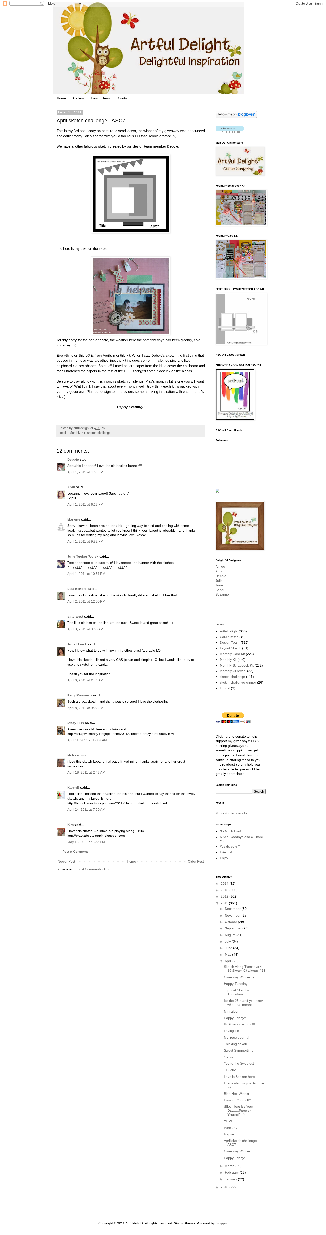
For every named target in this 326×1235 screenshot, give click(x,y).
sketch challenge (98, 433)
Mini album (232, 1011)
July (228, 941)
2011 (225, 903)
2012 (225, 896)
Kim (70, 824)
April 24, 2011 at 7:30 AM (86, 809)
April (71, 487)
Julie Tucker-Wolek (82, 556)
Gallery (78, 98)
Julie (219, 580)
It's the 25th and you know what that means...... (243, 1003)
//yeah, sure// (230, 846)
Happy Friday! (234, 1158)
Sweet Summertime (238, 1050)
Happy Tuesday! (236, 984)
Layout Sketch (230, 648)
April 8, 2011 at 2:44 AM (85, 680)
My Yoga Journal (236, 1037)
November (233, 915)
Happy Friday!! (235, 1018)
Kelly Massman (79, 695)
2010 (225, 1187)
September (233, 928)
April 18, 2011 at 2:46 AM (86, 772)
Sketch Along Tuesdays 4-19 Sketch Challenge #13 (244, 969)
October (231, 922)
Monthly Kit (77, 433)
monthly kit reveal (233, 671)
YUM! (228, 1121)
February (232, 1172)
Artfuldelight (229, 631)
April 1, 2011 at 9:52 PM (85, 541)
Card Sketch (229, 637)
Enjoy (224, 858)
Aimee (220, 566)
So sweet (231, 1057)
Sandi (220, 590)
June (219, 585)
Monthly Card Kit (232, 654)
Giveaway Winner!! (238, 1151)
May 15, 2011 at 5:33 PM (86, 842)
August (230, 935)
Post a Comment (75, 851)
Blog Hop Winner (236, 1093)
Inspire (229, 1134)
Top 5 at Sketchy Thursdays (236, 992)
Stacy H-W (75, 723)
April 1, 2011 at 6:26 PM (85, 504)
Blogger (221, 1223)
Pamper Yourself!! (237, 1100)
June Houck (77, 644)
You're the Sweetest (239, 1063)
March (230, 1166)
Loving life (231, 1031)
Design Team (101, 98)
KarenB (73, 787)
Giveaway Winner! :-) (240, 977)
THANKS (230, 1070)
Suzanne (222, 594)
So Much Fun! (230, 831)
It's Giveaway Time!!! (239, 1024)
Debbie (73, 459)
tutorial (225, 688)
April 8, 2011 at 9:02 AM (85, 708)
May (228, 954)
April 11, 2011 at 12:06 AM (87, 740)
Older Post (196, 861)
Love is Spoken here (239, 1077)
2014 (225, 883)
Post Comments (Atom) (95, 869)
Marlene (73, 519)
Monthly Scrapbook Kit (237, 665)
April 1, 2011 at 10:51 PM (86, 574)
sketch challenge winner (238, 682)
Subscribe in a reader (232, 813)
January (231, 1179)
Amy (219, 571)
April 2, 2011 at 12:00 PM (86, 601)
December (233, 909)
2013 (225, 890)
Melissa (73, 755)
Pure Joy (230, 1128)
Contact (124, 98)
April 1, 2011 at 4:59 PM (85, 472)
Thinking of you (235, 1044)
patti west (75, 616)
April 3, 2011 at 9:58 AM (85, 629)
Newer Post (66, 861)
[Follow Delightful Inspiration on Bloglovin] (236, 117)
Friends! (226, 852)
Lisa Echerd (77, 589)
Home (61, 98)
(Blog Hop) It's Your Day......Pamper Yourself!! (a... (238, 1110)
